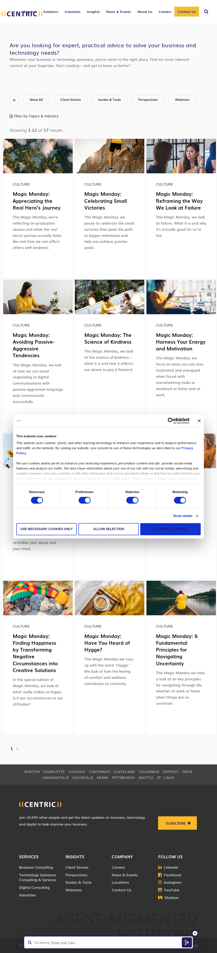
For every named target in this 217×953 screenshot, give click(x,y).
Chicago (76, 771)
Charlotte (54, 771)
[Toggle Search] (206, 11)
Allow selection (108, 529)
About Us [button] (144, 11)
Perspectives (148, 99)
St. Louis (165, 777)
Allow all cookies (170, 529)
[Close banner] (199, 420)
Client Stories (70, 99)
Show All (36, 99)
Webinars (182, 99)
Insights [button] (93, 11)
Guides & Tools (109, 99)
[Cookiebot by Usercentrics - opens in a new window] (170, 421)
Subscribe (176, 823)
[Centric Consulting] (22, 14)
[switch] (85, 500)
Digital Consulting (34, 887)
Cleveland (124, 771)
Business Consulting (36, 867)
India (187, 771)
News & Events (125, 874)
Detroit (170, 771)
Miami (102, 777)
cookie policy (166, 478)
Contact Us (187, 11)
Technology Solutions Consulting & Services (37, 877)
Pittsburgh (123, 777)
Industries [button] (73, 11)
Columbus (149, 771)
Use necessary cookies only (46, 529)
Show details (182, 516)
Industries (27, 894)
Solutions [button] (50, 11)
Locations (120, 882)
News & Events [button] (118, 11)
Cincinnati (99, 771)
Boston (32, 771)
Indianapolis (56, 777)
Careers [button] (165, 11)
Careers (118, 867)
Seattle (145, 777)
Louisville (82, 777)
